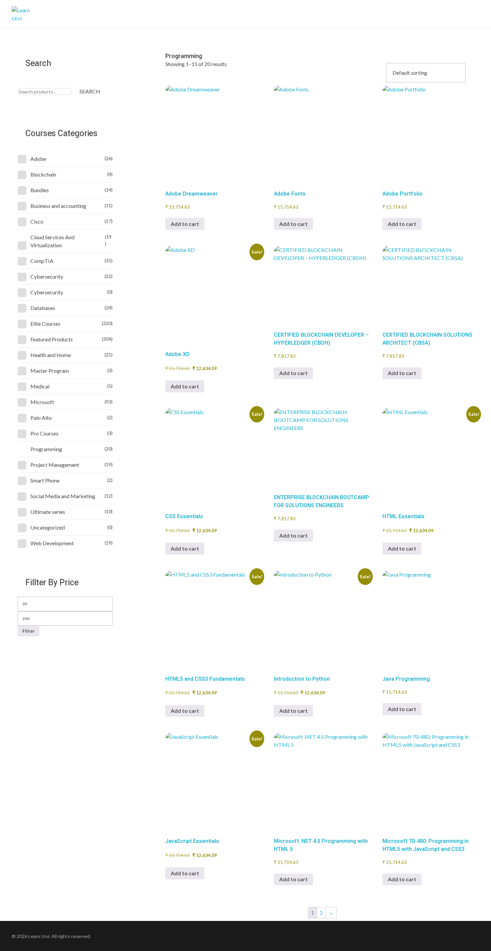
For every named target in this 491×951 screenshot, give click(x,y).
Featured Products (51, 339)
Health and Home (50, 355)
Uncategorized (47, 527)
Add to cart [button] (185, 224)
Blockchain (43, 174)
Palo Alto (41, 417)
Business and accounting (58, 206)
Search (89, 91)
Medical (39, 386)
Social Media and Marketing (62, 496)
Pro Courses (44, 433)
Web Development (52, 543)
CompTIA (41, 261)
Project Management (54, 464)
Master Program (49, 370)
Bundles (39, 190)
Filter (28, 631)
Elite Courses (45, 323)
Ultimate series (47, 512)
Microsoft (42, 402)
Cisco (36, 221)
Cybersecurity (46, 276)
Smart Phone (44, 480)
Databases (42, 308)
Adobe (38, 158)
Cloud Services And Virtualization (52, 241)
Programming (46, 449)
